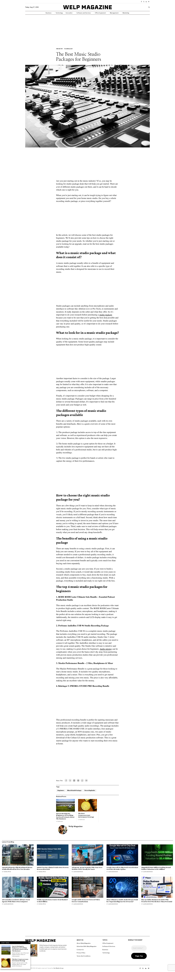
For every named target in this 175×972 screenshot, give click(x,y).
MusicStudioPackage (74, 790)
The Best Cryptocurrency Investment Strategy (86, 815)
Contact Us (80, 949)
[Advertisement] (87, 30)
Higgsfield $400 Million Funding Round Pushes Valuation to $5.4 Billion (156, 868)
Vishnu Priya (7, 871)
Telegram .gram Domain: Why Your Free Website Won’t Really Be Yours (87, 868)
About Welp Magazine (84, 943)
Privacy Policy (81, 953)
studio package (105, 314)
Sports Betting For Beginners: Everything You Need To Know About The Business (65, 816)
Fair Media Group (58, 968)
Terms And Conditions (83, 956)
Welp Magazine (75, 826)
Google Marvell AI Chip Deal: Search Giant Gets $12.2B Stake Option (122, 868)
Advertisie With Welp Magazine (86, 946)
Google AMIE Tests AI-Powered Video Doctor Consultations (86, 900)
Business (105, 949)
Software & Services (108, 946)
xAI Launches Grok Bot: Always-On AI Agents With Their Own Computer (16, 900)
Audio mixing (106, 648)
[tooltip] (141, 2)
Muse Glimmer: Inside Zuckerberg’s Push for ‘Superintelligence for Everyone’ (122, 900)
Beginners (61, 790)
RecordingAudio (90, 790)
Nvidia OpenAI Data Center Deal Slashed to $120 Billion (52, 900)
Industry (59, 48)
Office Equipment (107, 943)
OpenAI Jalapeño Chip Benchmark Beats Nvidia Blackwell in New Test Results (17, 868)
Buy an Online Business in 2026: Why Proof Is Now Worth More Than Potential (156, 900)
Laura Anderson (78, 871)
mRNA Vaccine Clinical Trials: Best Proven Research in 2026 (52, 868)
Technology (68, 48)
